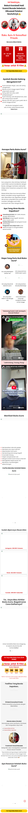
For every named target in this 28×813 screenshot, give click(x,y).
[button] (2, 497)
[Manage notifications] (25, 801)
